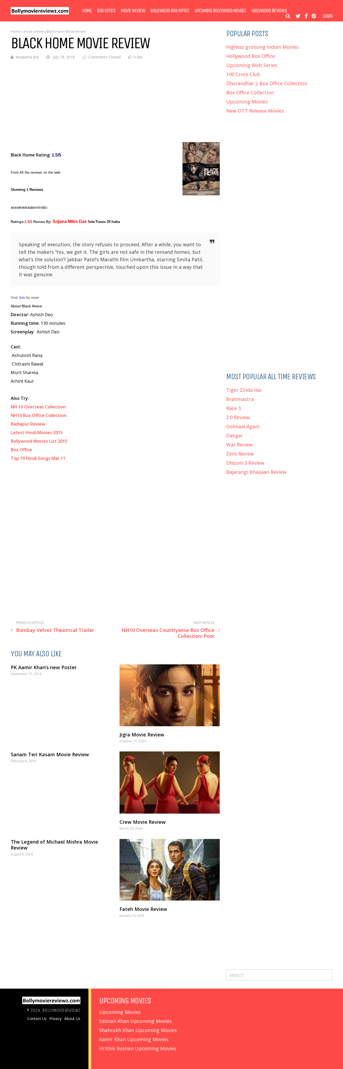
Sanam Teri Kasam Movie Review (50, 754)
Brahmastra (240, 399)
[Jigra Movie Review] (170, 695)
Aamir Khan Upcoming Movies (134, 1039)
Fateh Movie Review (143, 909)
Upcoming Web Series (251, 65)
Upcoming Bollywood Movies (220, 10)
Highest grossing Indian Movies (262, 47)
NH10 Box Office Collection (38, 415)
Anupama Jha (27, 56)
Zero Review (240, 453)
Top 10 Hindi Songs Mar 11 (38, 458)
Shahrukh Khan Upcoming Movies (138, 1030)
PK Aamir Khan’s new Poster (44, 667)
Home (87, 10)
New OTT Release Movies (255, 110)
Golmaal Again (242, 426)
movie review (33, 31)
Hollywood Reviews (269, 10)
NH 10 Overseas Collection (39, 407)
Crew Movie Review (143, 822)
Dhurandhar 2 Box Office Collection (266, 83)
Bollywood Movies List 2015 (39, 441)
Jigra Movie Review (142, 734)
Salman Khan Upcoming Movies (135, 1021)
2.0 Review (238, 417)
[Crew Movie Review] (170, 782)
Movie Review (133, 10)
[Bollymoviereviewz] (40, 13)
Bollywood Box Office (169, 10)
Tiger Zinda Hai (244, 390)
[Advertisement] (115, 104)
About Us (72, 1018)
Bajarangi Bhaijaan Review (256, 472)
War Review (239, 444)
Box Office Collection (250, 92)
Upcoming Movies (247, 101)
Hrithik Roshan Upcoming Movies (137, 1048)
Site (22, 298)
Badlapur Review (28, 424)
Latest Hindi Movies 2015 (37, 432)
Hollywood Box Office (250, 56)
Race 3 (233, 408)
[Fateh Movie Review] (170, 870)
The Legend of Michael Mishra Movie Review (54, 845)
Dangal (234, 435)
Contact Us (37, 1018)
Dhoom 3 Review (245, 463)
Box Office (106, 10)
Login (328, 16)
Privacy (55, 1018)
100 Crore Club (243, 74)
